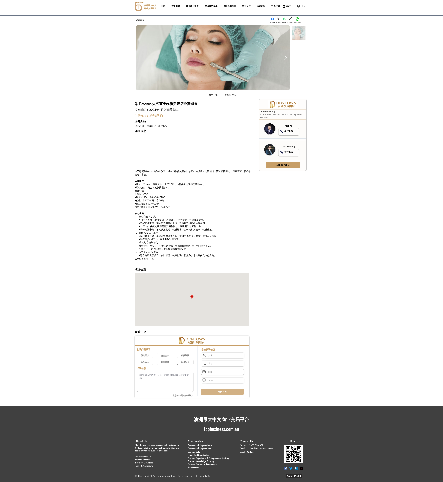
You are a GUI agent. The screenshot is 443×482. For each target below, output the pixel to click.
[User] (204, 355)
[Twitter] (290, 468)
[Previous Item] (140, 58)
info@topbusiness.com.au (261, 448)
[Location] (284, 6)
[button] (213, 94)
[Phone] (281, 131)
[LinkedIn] (296, 468)
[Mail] (204, 372)
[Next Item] (285, 58)
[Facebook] (285, 468)
